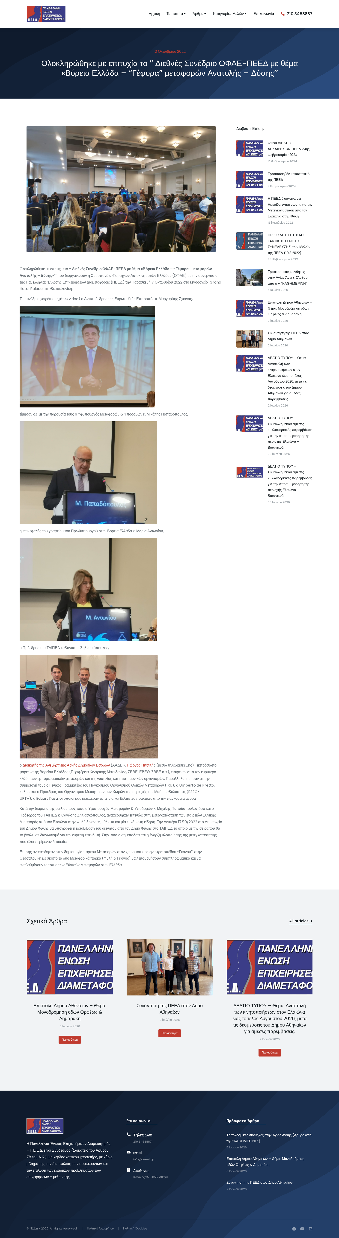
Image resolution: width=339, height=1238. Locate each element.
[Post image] (70, 967)
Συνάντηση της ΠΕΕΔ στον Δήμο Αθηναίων (170, 1008)
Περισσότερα (70, 1040)
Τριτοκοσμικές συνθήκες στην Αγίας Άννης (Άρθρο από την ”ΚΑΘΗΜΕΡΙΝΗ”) (268, 1138)
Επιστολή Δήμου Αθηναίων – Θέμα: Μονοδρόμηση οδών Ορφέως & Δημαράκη (69, 1012)
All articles (299, 921)
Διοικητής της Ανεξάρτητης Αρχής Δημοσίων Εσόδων (66, 765)
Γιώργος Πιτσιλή (140, 765)
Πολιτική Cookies (135, 1228)
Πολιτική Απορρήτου (100, 1228)
